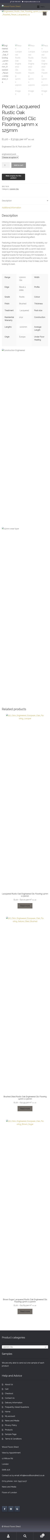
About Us (9, 1384)
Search (25, 1536)
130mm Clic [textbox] (24, 1347)
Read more (25, 906)
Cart (6, 1389)
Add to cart (18, 165)
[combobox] (25, 1347)
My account (10, 1416)
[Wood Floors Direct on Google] (17, 1509)
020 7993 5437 (16, 1)
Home (7, 1412)
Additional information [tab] (11, 208)
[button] (45, 13)
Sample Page (10, 1434)
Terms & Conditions (13, 1439)
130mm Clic (14, 189)
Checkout (9, 1393)
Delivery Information (13, 1403)
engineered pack (9, 154)
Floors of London (9, 1492)
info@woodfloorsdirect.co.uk (32, 1)
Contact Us (10, 1398)
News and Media (12, 1421)
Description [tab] (7, 201)
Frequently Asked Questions (17, 1407)
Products (9, 1430)
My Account (8, 1536)
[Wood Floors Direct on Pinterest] (11, 1509)
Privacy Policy (11, 1425)
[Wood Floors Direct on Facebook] (4, 1509)
